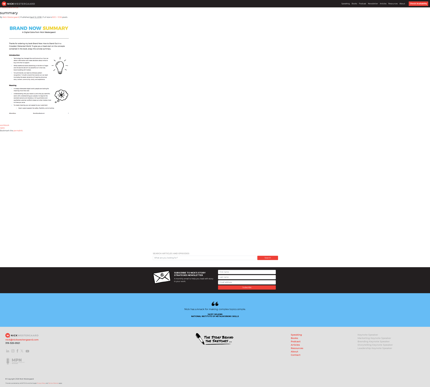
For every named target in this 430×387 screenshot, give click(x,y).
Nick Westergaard (11, 17)
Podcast (362, 4)
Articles (383, 4)
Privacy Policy (41, 383)
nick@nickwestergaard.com (22, 339)
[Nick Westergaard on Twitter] (22, 351)
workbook (4, 125)
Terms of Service (53, 383)
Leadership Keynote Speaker (375, 348)
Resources (393, 4)
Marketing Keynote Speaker (374, 338)
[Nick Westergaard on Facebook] (17, 351)
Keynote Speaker (368, 334)
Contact (295, 355)
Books (354, 4)
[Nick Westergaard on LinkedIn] (7, 351)
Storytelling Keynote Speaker (375, 345)
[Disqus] (215, 160)
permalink (18, 131)
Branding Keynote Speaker (374, 341)
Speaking (345, 4)
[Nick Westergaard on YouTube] (27, 351)
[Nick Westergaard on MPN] (15, 358)
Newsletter (373, 4)
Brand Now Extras (9, 8)
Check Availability (418, 4)
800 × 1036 (57, 17)
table (2, 128)
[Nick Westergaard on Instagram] (12, 351)
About (402, 4)
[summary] (39, 70)
